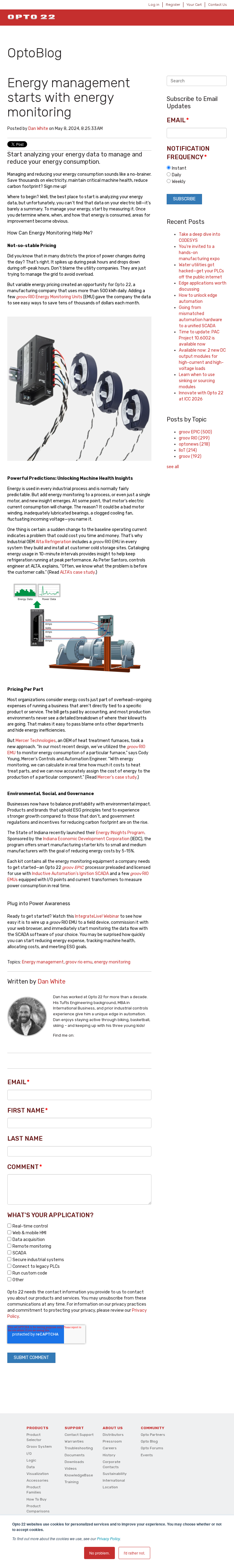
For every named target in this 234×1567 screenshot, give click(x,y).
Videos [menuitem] (71, 1468)
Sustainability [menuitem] (115, 1474)
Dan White (38, 128)
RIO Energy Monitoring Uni (47, 296)
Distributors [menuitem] (113, 1435)
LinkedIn (79, 1035)
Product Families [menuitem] (34, 1489)
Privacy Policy (108, 1538)
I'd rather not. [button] (134, 1552)
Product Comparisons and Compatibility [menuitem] (38, 1514)
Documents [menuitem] (75, 1455)
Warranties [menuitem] (74, 1441)
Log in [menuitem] (153, 4)
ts (80, 296)
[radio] (197, 168)
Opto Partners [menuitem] (153, 1435)
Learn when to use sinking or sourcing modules (197, 380)
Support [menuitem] (74, 1428)
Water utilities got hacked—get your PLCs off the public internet (201, 271)
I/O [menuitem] (29, 1453)
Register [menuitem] (173, 4)
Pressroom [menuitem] (112, 1441)
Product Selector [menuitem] (34, 1437)
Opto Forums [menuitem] (152, 1448)
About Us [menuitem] (113, 1428)
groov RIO (194, 438)
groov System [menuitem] (39, 1446)
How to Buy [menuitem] (37, 1499)
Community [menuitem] (152, 1428)
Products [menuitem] (37, 1428)
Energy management (43, 962)
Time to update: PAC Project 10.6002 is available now (199, 338)
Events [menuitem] (147, 1455)
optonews (194, 444)
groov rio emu (79, 962)
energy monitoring (112, 962)
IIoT (188, 450)
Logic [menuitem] (31, 1460)
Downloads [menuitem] (74, 1462)
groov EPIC (72, 867)
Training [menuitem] (72, 1482)
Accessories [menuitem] (37, 1480)
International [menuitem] (114, 1480)
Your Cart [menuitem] (194, 4)
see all (173, 466)
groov (190, 456)
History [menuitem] (109, 1455)
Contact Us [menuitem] (217, 4)
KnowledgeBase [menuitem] (79, 1475)
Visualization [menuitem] (38, 1474)
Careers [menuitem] (110, 1448)
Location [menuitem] (110, 1487)
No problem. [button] (99, 1552)
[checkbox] (79, 1253)
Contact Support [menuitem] (79, 1435)
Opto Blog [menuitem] (149, 1441)
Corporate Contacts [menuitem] (111, 1464)
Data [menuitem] (31, 1467)
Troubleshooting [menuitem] (79, 1448)
